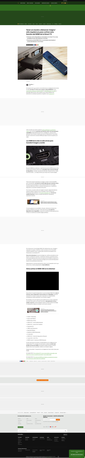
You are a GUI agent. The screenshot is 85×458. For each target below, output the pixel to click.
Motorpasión (49, 438)
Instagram (63, 3)
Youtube (65, 3)
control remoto (44, 361)
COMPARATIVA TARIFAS (45, 3)
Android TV (51, 93)
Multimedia (31, 361)
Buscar (65, 431)
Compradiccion (56, 441)
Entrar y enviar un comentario (43, 380)
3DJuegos (26, 438)
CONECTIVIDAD (22, 3)
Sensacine (33, 438)
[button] (31, 84)
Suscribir (57, 419)
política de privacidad (55, 421)
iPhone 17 (38, 412)
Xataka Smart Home (20, 443)
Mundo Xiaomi (20, 444)
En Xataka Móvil (43, 308)
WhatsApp (55, 23)
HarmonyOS (29, 23)
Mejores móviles (26, 412)
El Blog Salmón (64, 438)
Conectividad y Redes (38, 423)
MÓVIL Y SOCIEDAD (30, 3)
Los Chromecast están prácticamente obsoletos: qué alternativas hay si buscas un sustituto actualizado (48, 310)
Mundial (44, 23)
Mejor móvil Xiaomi (51, 412)
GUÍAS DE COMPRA (54, 3)
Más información (49, 457)
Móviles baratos (49, 23)
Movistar (19, 418)
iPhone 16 (45, 412)
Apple (27, 418)
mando (40, 361)
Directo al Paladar (42, 438)
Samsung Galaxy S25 (33, 412)
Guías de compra (28, 420)
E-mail (38, 44)
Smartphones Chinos (29, 423)
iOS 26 (42, 412)
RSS (54, 426)
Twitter (66, 3)
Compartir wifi (57, 412)
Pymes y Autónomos (63, 440)
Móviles (26, 23)
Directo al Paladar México (42, 450)
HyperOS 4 (40, 23)
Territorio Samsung (38, 420)
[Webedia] (65, 0)
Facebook (33, 44)
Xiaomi (36, 418)
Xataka (19, 438)
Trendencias (56, 438)
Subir (65, 434)
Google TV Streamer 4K (45, 192)
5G (52, 23)
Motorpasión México (49, 450)
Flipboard (62, 3)
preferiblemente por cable (50, 91)
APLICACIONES (37, 3)
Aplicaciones (20, 420)
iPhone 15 (60, 23)
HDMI (49, 361)
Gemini (37, 23)
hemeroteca (53, 361)
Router (34, 23)
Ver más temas (20, 427)
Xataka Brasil (20, 451)
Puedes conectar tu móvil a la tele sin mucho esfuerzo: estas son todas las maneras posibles (49, 202)
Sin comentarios (30, 44)
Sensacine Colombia (33, 451)
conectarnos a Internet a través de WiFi (34, 91)
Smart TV (35, 361)
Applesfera (19, 441)
